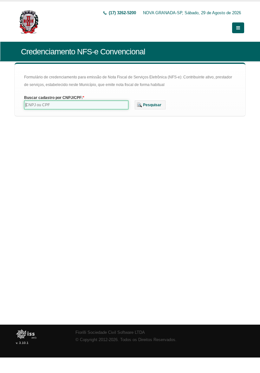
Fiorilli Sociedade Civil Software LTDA (110, 332)
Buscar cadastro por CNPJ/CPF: (53, 97)
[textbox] (76, 105)
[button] (150, 105)
